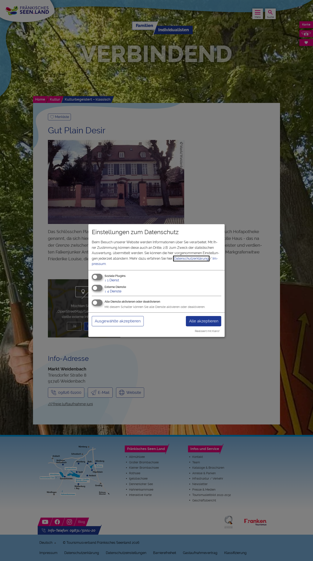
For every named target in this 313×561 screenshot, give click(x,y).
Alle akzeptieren (203, 321)
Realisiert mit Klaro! (207, 331)
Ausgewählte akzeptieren (118, 321)
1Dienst (112, 280)
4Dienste (113, 291)
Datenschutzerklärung (191, 258)
